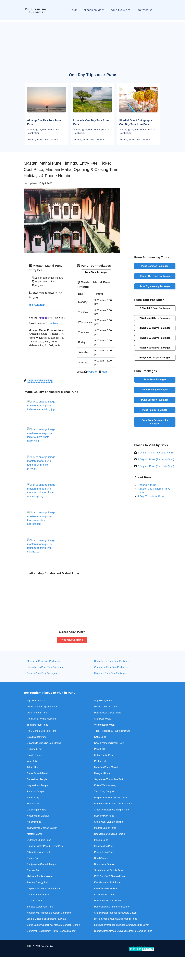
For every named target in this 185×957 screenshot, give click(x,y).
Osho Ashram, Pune (37, 712)
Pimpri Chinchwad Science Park (110, 797)
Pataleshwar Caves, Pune (107, 712)
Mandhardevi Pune (104, 846)
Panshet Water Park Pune (107, 900)
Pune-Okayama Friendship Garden (112, 906)
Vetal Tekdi (32, 761)
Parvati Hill (100, 749)
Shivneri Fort (33, 870)
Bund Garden (101, 858)
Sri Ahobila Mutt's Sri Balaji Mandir (44, 743)
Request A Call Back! (72, 640)
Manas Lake (33, 803)
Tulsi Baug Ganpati (104, 791)
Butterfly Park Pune (104, 816)
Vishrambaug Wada (104, 725)
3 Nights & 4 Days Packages (154, 328)
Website (92, 371)
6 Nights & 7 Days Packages (154, 357)
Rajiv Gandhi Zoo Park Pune (41, 731)
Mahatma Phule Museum (39, 876)
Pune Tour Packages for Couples (155, 422)
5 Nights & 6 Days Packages (154, 347)
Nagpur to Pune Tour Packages (110, 673)
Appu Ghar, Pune (103, 700)
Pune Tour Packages (96, 272)
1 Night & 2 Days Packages (155, 308)
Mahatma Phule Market (106, 767)
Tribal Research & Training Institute (112, 731)
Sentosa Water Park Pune (40, 906)
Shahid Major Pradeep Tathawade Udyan (115, 913)
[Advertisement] (92, 42)
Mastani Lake (101, 840)
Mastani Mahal (34, 834)
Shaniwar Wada (102, 718)
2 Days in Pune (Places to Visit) (156, 459)
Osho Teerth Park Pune (106, 888)
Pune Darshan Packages (155, 266)
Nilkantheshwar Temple (39, 852)
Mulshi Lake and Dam (105, 706)
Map (104, 371)
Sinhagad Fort (34, 749)
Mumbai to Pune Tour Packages (43, 661)
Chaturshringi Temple (38, 894)
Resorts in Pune (147, 484)
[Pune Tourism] (35, 10)
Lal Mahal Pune (35, 900)
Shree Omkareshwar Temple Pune (112, 809)
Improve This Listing (40, 380)
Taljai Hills (32, 767)
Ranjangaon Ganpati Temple (41, 864)
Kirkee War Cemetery (105, 785)
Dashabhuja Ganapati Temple (109, 834)
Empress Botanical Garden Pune (44, 888)
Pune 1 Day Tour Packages (155, 276)
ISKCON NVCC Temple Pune (109, 876)
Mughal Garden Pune (105, 828)
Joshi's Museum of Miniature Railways (46, 919)
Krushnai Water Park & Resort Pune (45, 846)
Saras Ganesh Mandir (38, 773)
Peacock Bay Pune (104, 852)
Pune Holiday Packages (155, 389)
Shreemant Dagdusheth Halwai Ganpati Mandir (51, 931)
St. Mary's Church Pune (39, 840)
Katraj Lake (100, 737)
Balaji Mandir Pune (37, 737)
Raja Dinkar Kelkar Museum (41, 718)
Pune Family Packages (154, 410)
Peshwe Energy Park (38, 882)
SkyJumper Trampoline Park (108, 779)
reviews (52, 323)
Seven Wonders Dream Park (109, 743)
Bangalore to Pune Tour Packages (111, 661)
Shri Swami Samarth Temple (108, 822)
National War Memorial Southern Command (49, 913)
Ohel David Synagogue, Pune (42, 706)
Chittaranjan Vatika (36, 809)
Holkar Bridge (34, 822)
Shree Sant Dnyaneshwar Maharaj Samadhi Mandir (53, 925)
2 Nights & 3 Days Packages (154, 318)
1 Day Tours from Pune (151, 496)
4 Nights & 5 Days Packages (154, 338)
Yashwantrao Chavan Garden (42, 828)
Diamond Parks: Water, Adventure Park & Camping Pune (123, 931)
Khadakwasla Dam (104, 894)
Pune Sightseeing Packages (154, 286)
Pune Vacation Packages (155, 400)
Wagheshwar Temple (37, 785)
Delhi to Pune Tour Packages (42, 673)
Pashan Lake (101, 761)
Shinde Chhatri (34, 755)
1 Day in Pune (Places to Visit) (155, 452)
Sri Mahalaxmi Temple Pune (108, 870)
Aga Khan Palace (36, 700)
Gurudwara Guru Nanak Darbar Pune (113, 803)
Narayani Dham (102, 773)
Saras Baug (33, 797)
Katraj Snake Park (103, 755)
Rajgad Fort (33, 858)
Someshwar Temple (37, 779)
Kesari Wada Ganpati (38, 816)
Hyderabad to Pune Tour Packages (45, 667)
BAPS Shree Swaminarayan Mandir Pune (115, 919)
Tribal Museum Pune (37, 725)
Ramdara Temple (36, 791)
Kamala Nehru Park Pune (107, 882)
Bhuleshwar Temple (104, 864)
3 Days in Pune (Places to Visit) (156, 466)
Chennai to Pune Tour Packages (110, 667)
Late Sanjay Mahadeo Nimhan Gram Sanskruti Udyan (121, 925)
